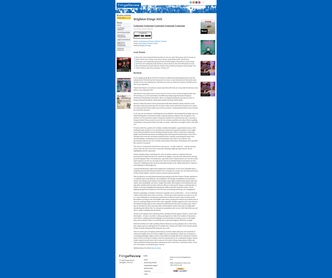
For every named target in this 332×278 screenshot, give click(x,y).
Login (146, 274)
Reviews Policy (148, 268)
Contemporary (144, 41)
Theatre (164, 41)
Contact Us (147, 271)
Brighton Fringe (145, 45)
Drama (151, 41)
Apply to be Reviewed (123, 39)
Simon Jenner (156, 248)
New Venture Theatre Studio (148, 43)
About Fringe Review (123, 32)
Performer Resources (120, 49)
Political (157, 41)
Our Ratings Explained (121, 28)
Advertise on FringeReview (121, 36)
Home (119, 25)
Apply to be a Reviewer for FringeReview (121, 44)
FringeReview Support (151, 265)
